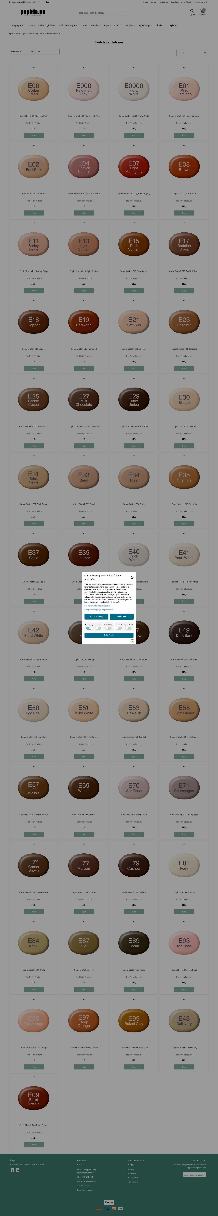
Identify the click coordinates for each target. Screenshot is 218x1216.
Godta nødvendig (96, 616)
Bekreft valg (109, 635)
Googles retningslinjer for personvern (98, 610)
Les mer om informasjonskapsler (97, 606)
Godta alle (121, 616)
